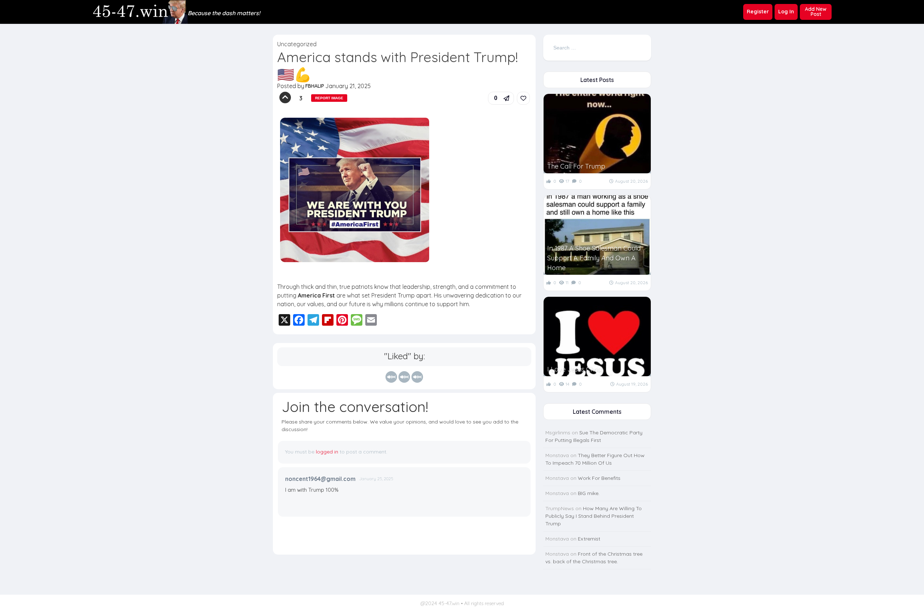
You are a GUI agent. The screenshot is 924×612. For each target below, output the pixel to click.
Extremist (589, 538)
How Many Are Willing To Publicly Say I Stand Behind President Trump (593, 516)
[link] (523, 98)
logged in (327, 451)
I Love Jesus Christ (575, 369)
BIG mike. (589, 493)
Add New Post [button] (816, 11)
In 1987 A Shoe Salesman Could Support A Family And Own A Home (594, 258)
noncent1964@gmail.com (320, 478)
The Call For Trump (576, 166)
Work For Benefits (599, 478)
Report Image (329, 98)
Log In (786, 11)
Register (758, 11)
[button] (501, 98)
